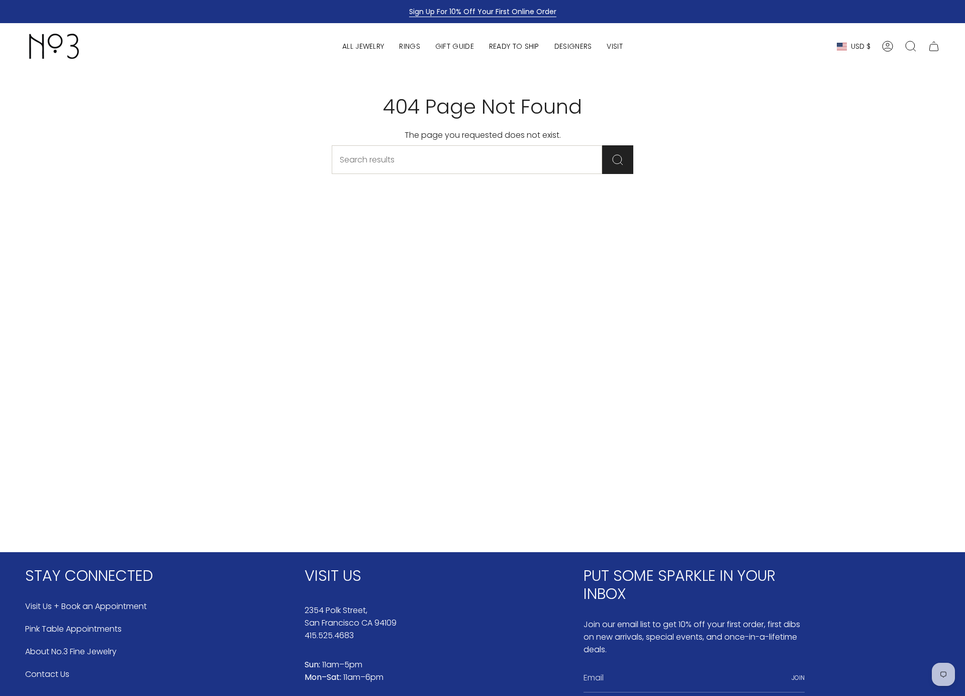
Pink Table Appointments (73, 629)
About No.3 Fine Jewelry (71, 651)
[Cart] (933, 46)
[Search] (617, 159)
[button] (363, 46)
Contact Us (47, 674)
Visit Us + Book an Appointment (86, 606)
